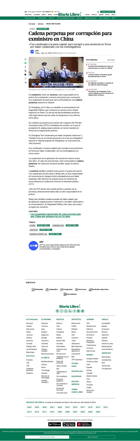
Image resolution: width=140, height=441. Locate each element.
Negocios (45, 335)
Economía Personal (60, 389)
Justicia (34, 230)
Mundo (50, 14)
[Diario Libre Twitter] (66, 311)
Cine (58, 326)
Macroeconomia (47, 354)
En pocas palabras (59, 380)
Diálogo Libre (31, 346)
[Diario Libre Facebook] (57, 311)
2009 (60, 412)
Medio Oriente (92, 376)
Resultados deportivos (76, 350)
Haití (88, 364)
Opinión (101, 14)
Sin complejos (61, 376)
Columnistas (91, 345)
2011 (44, 412)
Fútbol (74, 326)
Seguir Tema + (42, 29)
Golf (73, 335)
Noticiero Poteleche (90, 341)
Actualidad (36, 14)
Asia (88, 379)
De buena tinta (92, 332)
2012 (37, 412)
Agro (43, 329)
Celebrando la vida (61, 372)
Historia (44, 373)
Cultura (59, 329)
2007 (75, 412)
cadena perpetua (38, 234)
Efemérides (106, 357)
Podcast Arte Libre (61, 350)
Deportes (94, 14)
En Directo (90, 335)
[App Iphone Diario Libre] (69, 424)
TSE (27, 366)
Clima (43, 367)
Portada (32, 24)
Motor (74, 332)
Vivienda (44, 344)
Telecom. (44, 346)
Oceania (90, 385)
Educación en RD (30, 18)
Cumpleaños (106, 360)
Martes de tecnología (45, 377)
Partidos (29, 360)
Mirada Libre (91, 326)
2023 (37, 407)
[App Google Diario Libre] (55, 424)
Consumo (45, 341)
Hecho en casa (107, 344)
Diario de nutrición (59, 362)
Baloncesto (76, 323)
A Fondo (29, 344)
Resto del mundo (90, 391)
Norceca (79, 18)
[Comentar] (25, 75)
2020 (60, 407)
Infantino (51, 18)
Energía (44, 338)
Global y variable (44, 350)
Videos (113, 14)
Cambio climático (44, 381)
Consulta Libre (61, 393)
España (89, 367)
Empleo (44, 332)
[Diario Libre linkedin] (70, 311)
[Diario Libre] (70, 14)
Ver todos (111, 60)
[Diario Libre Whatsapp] (82, 311)
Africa (89, 382)
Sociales (59, 344)
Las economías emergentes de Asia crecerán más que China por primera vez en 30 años (56, 215)
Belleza (59, 338)
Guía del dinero (107, 349)
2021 (52, 407)
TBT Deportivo (77, 360)
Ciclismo (75, 338)
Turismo (44, 326)
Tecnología (45, 370)
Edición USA (77, 371)
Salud (28, 332)
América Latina (92, 362)
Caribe (89, 388)
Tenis (74, 341)
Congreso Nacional (30, 369)
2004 (98, 412)
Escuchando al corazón (61, 384)
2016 (90, 407)
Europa (89, 370)
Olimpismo (76, 344)
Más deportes (77, 346)
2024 (29, 407)
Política (44, 14)
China (32, 225)
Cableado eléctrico (90, 18)
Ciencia (44, 364)
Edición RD (76, 376)
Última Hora (28, 14)
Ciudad (29, 326)
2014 (105, 407)
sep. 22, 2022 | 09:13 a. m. (51, 53)
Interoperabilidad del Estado (65, 18)
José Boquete (31, 349)
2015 (98, 407)
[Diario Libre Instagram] (61, 311)
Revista (88, 14)
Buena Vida (60, 341)
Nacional (29, 323)
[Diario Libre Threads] (78, 311)
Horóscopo (106, 366)
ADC (88, 323)
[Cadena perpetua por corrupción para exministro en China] (25, 63)
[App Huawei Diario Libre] (84, 424)
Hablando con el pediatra (62, 357)
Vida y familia (61, 366)
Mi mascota (61, 354)
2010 (52, 412)
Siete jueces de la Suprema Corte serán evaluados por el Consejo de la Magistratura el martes (100, 93)
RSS (103, 363)
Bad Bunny (115, 18)
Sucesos (29, 341)
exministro (58, 225)
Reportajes (30, 352)
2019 (67, 407)
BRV (73, 357)
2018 (75, 407)
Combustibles (42, 18)
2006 (83, 412)
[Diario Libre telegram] (74, 311)
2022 (44, 407)
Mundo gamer (107, 346)
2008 (67, 412)
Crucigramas (107, 369)
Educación (30, 329)
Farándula (60, 332)
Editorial (90, 329)
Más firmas (91, 351)
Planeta (107, 14)
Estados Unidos (92, 359)
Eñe (57, 369)
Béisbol (74, 329)
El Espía (89, 338)
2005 (90, 412)
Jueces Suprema (104, 18)
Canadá (89, 373)
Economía (56, 14)
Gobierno (29, 373)
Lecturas (90, 348)
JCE (27, 363)
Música (59, 323)
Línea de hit (76, 354)
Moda (58, 335)
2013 (29, 412)
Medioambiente (47, 362)
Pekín (37, 53)
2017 (83, 407)
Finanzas (44, 323)
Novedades (60, 346)
